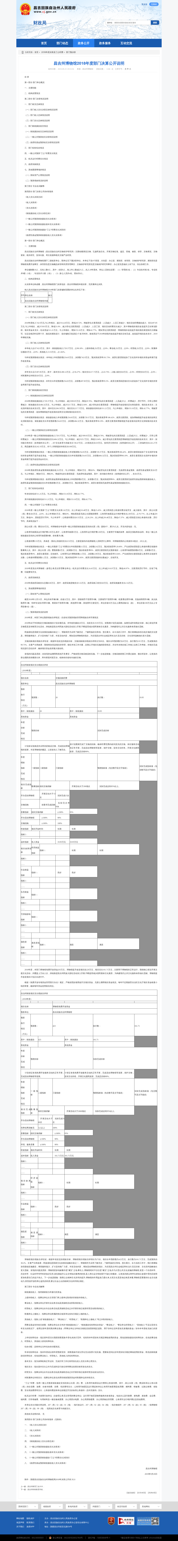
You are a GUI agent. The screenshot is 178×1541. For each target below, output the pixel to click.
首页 (36, 52)
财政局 (39, 22)
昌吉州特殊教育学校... (35, 1489)
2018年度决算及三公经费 (52, 52)
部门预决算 (71, 52)
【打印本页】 (141, 1493)
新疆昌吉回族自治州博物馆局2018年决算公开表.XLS (52, 1479)
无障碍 (154, 4)
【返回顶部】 (131, 1493)
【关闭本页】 (152, 1493)
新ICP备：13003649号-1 (99, 1538)
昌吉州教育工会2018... (35, 1486)
